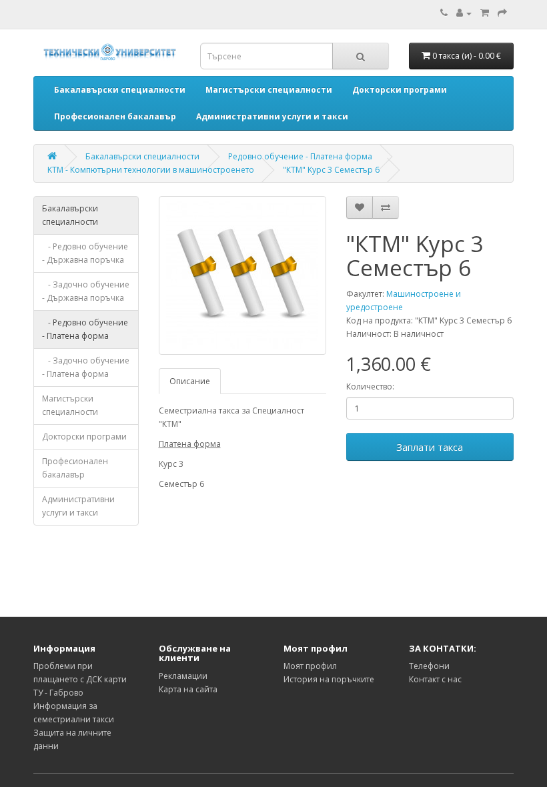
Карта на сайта (188, 689)
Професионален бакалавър (75, 468)
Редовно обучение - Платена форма (300, 156)
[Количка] (484, 13)
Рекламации (183, 676)
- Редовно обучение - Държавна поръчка (85, 253)
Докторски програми (84, 436)
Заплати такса (429, 447)
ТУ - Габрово (58, 692)
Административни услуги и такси (78, 506)
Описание (189, 381)
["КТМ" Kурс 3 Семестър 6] (242, 275)
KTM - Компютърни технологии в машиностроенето (150, 169)
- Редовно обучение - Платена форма (85, 329)
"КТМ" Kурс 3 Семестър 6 (331, 169)
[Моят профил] (464, 13)
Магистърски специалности (70, 405)
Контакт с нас (435, 679)
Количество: (370, 386)
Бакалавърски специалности (142, 156)
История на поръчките (329, 679)
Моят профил (310, 666)
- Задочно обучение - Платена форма (85, 367)
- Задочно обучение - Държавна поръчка (85, 291)
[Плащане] (502, 13)
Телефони (429, 666)
